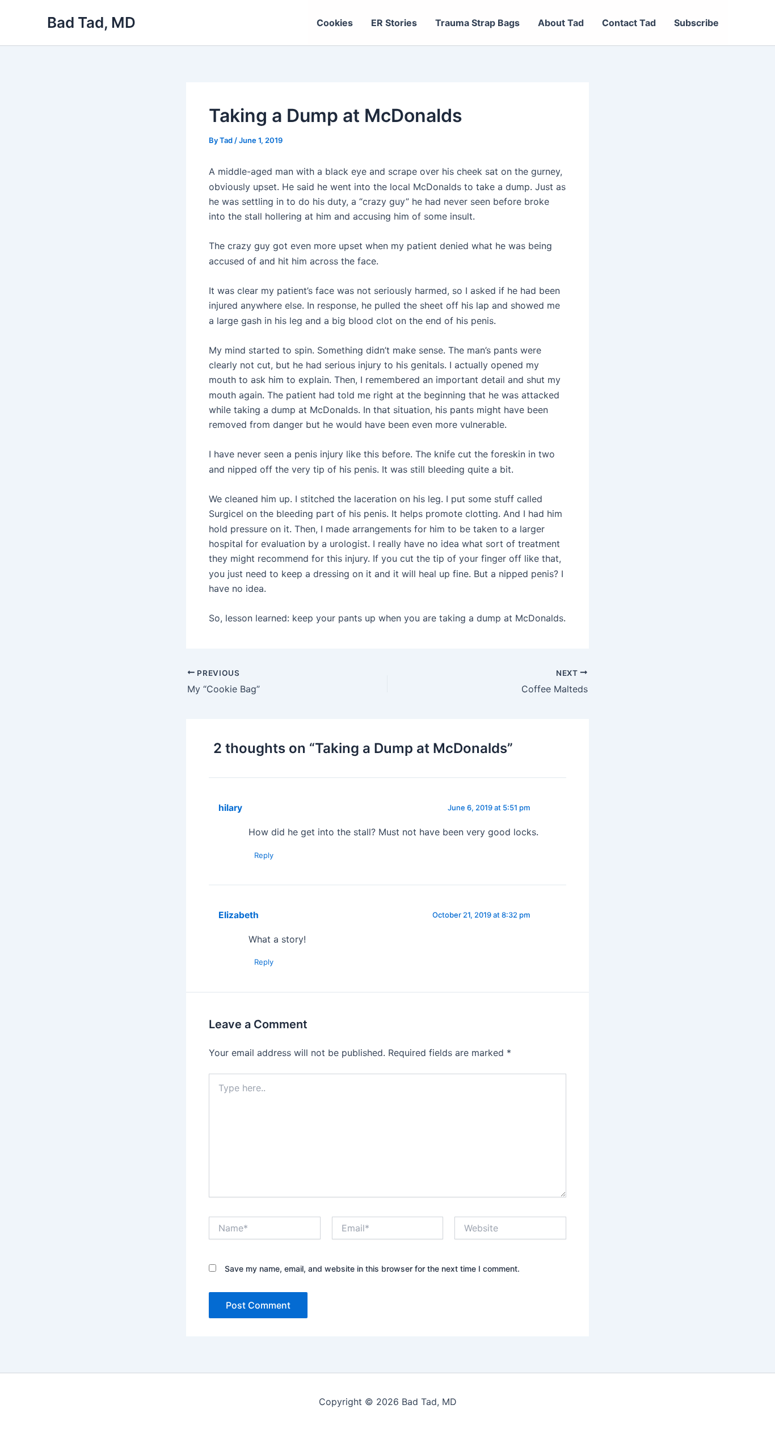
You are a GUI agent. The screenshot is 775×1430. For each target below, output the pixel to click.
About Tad (561, 22)
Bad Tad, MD (91, 22)
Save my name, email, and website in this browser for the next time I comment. (372, 1268)
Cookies (335, 22)
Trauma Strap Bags (477, 22)
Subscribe (696, 22)
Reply (263, 855)
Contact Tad (629, 22)
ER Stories (394, 22)
